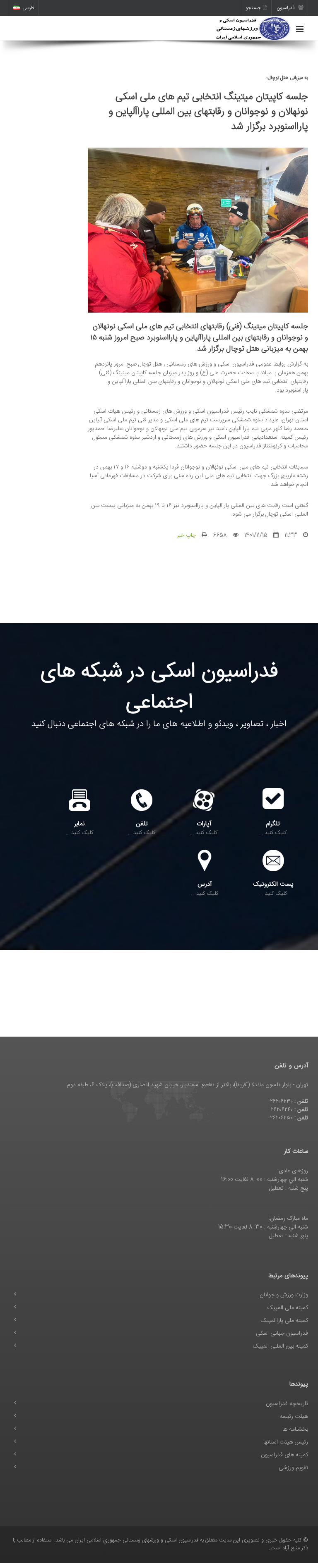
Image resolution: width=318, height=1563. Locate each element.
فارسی (28, 8)
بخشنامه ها (295, 1429)
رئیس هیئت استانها (285, 1442)
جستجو (253, 8)
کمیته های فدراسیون (284, 1455)
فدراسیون (286, 8)
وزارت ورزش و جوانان (284, 1295)
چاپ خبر (186, 535)
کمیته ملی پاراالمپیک (284, 1321)
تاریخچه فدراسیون (287, 1404)
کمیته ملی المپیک (287, 1308)
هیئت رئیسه (293, 1417)
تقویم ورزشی (293, 1468)
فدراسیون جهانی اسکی (282, 1333)
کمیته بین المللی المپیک (280, 1346)
